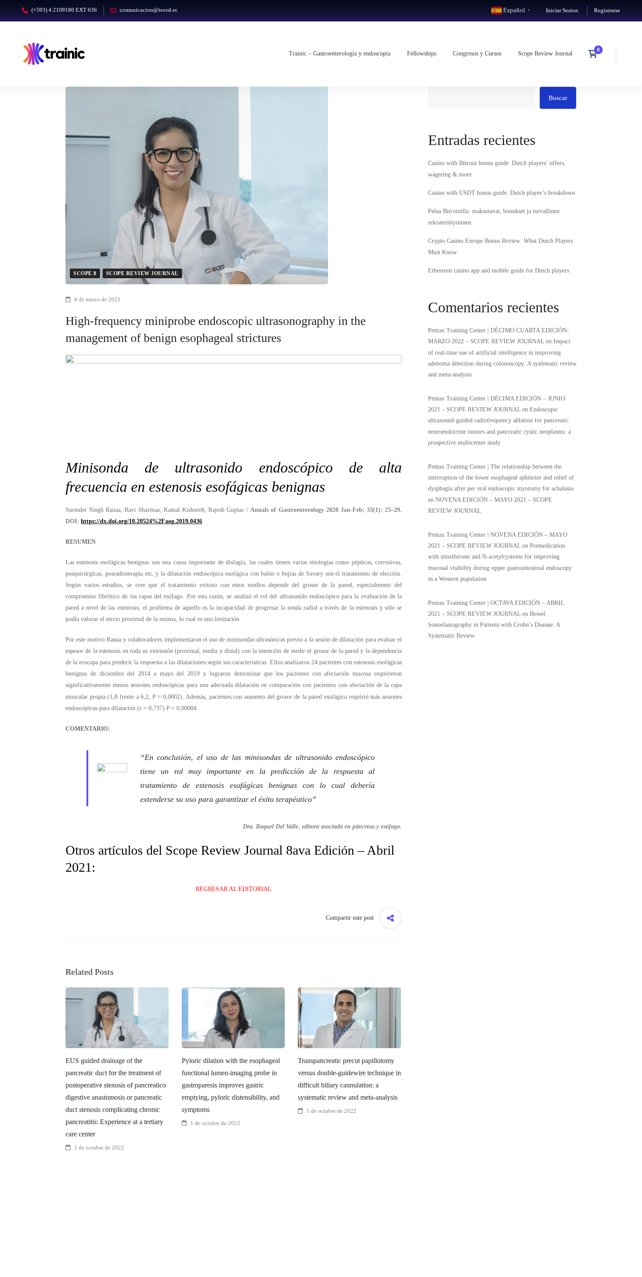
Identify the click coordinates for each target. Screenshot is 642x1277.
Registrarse (607, 10)
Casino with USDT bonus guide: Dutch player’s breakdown (501, 193)
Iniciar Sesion (562, 10)
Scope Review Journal (142, 273)
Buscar (558, 97)
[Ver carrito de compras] (595, 53)
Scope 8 (85, 273)
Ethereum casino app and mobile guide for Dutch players (498, 270)
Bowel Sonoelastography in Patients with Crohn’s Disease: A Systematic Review (494, 625)
